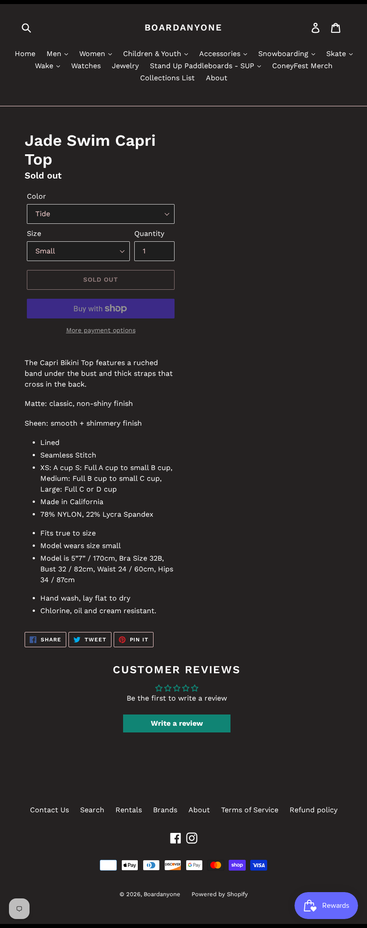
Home (25, 53)
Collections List (167, 78)
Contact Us (49, 810)
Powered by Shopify (220, 894)
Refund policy (313, 810)
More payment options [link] (101, 330)
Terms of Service (249, 810)
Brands (165, 810)
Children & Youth (153, 53)
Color (36, 196)
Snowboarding (284, 53)
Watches (86, 65)
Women (93, 53)
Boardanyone (183, 27)
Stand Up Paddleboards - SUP (203, 65)
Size (34, 233)
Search (92, 810)
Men (55, 53)
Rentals (128, 810)
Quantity (149, 233)
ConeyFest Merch (302, 65)
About (216, 78)
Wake (45, 65)
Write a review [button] (177, 723)
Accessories (221, 53)
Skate (337, 53)
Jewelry (125, 65)
